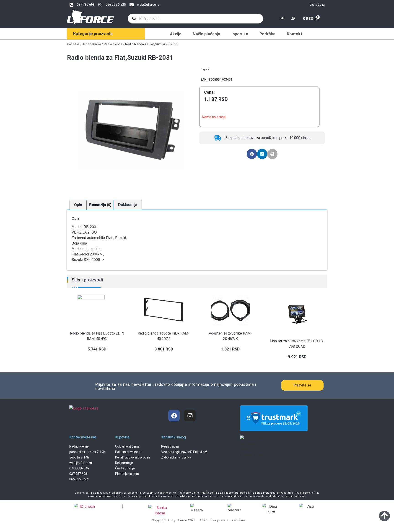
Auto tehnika (91, 44)
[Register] (293, 18)
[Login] (283, 18)
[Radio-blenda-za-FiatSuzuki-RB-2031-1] (132, 130)
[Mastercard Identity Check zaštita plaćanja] (85, 507)
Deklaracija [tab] (127, 205)
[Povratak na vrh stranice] (384, 515)
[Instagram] (190, 415)
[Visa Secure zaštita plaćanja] (122, 506)
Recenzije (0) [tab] (100, 205)
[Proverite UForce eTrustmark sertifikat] (274, 427)
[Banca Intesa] (159, 510)
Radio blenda (113, 44)
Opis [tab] (78, 205)
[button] (252, 154)
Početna (73, 44)
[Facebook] (174, 415)
